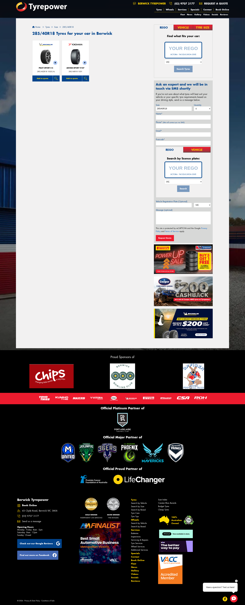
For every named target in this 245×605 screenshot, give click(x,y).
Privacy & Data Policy (32, 601)
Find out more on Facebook (34, 555)
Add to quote (42, 78)
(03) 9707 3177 (184, 3)
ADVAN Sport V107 (75, 68)
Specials (195, 9)
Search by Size (137, 506)
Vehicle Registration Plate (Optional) (171, 201)
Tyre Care (135, 513)
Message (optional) (164, 210)
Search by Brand (138, 509)
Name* (159, 113)
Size (158, 105)
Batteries (134, 533)
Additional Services (139, 550)
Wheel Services (138, 546)
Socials (215, 14)
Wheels (170, 9)
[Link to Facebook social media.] (225, 599)
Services (182, 9)
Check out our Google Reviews (36, 543)
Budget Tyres (163, 506)
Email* (159, 131)
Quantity (197, 105)
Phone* (170, 122)
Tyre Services (136, 543)
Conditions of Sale (47, 601)
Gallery (197, 14)
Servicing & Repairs (139, 540)
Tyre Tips (135, 516)
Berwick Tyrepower (151, 3)
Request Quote (164, 238)
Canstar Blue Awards (167, 503)
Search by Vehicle (139, 503)
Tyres (159, 9)
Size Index (162, 499)
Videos (206, 14)
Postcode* (160, 139)
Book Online (222, 9)
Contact (207, 9)
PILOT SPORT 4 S (46, 68)
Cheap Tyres (163, 509)
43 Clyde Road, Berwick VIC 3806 (39, 510)
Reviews (224, 14)
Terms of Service (172, 231)
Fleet (182, 14)
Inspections (135, 536)
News (189, 14)
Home (37, 27)
